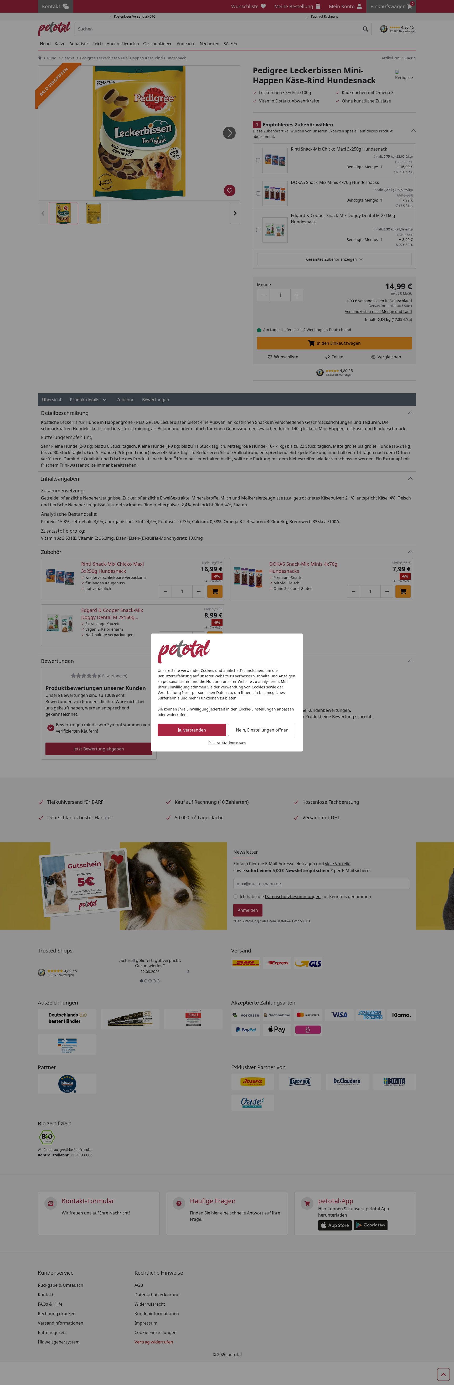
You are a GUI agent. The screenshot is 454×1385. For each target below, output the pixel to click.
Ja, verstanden (192, 730)
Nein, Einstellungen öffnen (262, 730)
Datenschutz (217, 742)
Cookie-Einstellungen (257, 709)
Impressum (237, 742)
